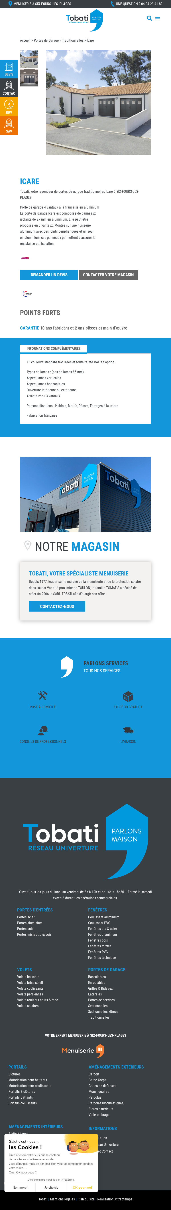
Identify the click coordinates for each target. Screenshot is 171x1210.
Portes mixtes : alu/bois (34, 934)
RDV (9, 112)
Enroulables (96, 983)
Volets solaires (28, 1006)
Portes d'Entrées (35, 910)
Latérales (95, 994)
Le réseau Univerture (104, 1145)
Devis (9, 74)
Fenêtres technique (102, 958)
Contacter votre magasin (108, 274)
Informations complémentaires (54, 348)
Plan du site (86, 1199)
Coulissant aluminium (103, 917)
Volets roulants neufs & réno (37, 1000)
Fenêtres (97, 910)
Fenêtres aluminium (102, 934)
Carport (94, 1074)
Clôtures (14, 1074)
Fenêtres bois (98, 940)
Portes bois (25, 929)
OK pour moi (82, 1187)
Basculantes (97, 977)
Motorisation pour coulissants (29, 1086)
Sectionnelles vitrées (103, 1011)
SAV (9, 131)
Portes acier (26, 917)
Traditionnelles (72, 40)
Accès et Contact (101, 1151)
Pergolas (95, 1097)
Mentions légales (62, 1199)
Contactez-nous (57, 606)
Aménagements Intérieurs (35, 1126)
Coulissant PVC (99, 923)
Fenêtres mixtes (99, 946)
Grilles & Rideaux (100, 988)
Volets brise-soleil (30, 983)
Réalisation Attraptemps (114, 1199)
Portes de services (101, 1000)
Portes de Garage (46, 40)
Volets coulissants (30, 988)
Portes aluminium (30, 923)
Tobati (43, 1199)
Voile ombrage (99, 1115)
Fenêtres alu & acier (102, 929)
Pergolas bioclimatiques (106, 1103)
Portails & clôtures (21, 1091)
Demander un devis (49, 274)
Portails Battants (20, 1097)
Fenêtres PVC (98, 952)
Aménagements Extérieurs (116, 1067)
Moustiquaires (99, 1091)
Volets (24, 969)
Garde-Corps (97, 1080)
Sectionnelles (98, 1006)
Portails (17, 1067)
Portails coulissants (22, 1103)
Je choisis (51, 1187)
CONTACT (9, 95)
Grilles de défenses (102, 1086)
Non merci (20, 1187)
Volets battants (28, 977)
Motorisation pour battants (27, 1080)
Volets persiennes (30, 994)
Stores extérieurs (101, 1109)
